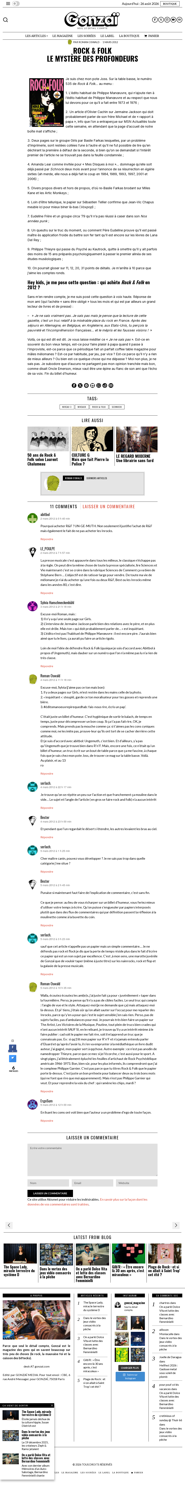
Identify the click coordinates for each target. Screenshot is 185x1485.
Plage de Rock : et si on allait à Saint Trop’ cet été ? (164, 1271)
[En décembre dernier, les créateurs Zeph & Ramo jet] (138, 1355)
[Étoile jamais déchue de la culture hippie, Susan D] (138, 1323)
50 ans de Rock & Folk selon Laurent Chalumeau (42, 459)
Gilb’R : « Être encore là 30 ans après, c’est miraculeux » (128, 1271)
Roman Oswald (89, 42)
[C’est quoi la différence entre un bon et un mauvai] (138, 1339)
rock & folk (99, 406)
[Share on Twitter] (12, 1061)
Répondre (46, 539)
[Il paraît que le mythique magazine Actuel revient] (122, 1323)
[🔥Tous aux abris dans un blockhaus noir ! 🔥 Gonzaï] (122, 1355)
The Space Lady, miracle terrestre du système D (19, 1271)
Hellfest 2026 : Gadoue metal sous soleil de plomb (168, 1371)
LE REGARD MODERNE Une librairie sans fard (135, 458)
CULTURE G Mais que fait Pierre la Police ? (90, 459)
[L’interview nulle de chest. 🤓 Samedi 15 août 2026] (122, 1339)
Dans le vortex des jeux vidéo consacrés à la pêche (55, 1273)
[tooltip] (155, 20)
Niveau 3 (67, 406)
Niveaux (82, 406)
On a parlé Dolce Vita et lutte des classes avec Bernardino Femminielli (91, 1275)
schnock (117, 406)
